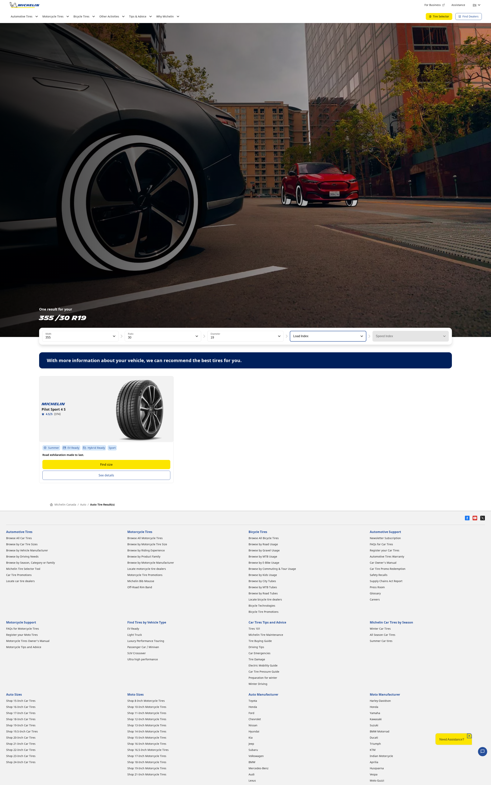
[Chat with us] (482, 751)
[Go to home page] (24, 5)
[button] (113, 336)
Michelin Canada (65, 504)
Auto (83, 504)
